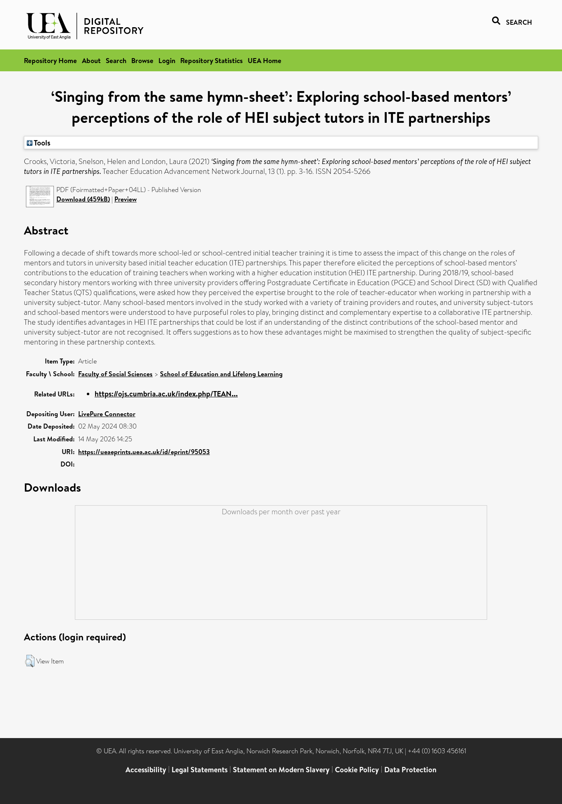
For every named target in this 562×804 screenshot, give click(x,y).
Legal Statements (200, 769)
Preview (125, 199)
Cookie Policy (357, 769)
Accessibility (145, 769)
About (91, 60)
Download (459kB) (83, 199)
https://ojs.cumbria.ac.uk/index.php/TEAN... (166, 394)
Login (166, 60)
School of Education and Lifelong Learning (221, 373)
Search (116, 60)
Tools (42, 142)
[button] (30, 661)
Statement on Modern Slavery (281, 769)
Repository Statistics (211, 60)
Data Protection (410, 769)
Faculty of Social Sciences (115, 373)
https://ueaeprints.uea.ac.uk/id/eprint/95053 (144, 451)
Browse (142, 60)
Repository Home (50, 60)
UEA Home (264, 60)
